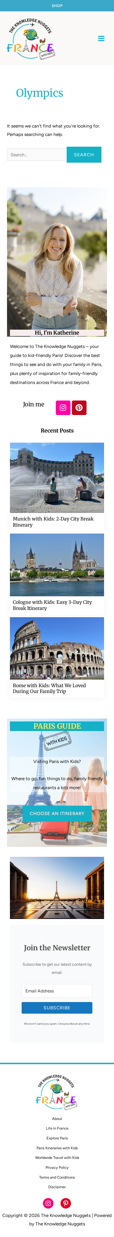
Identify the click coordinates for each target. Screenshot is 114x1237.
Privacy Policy (57, 1167)
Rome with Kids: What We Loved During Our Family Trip (49, 688)
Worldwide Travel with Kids (57, 1157)
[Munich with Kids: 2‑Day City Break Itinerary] (57, 477)
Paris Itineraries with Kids (57, 1148)
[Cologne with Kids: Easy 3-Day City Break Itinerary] (57, 564)
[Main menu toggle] (101, 38)
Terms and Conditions (57, 1177)
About (57, 1118)
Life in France (57, 1128)
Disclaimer (57, 1187)
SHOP (57, 5)
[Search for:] (37, 154)
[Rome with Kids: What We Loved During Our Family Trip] (57, 648)
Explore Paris (57, 1138)
